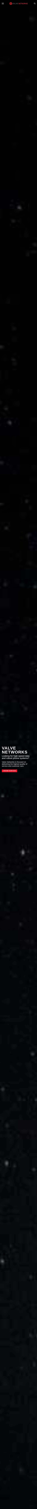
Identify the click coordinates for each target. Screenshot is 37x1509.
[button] (3, 3)
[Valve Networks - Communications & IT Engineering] (18, 3)
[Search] (34, 3)
